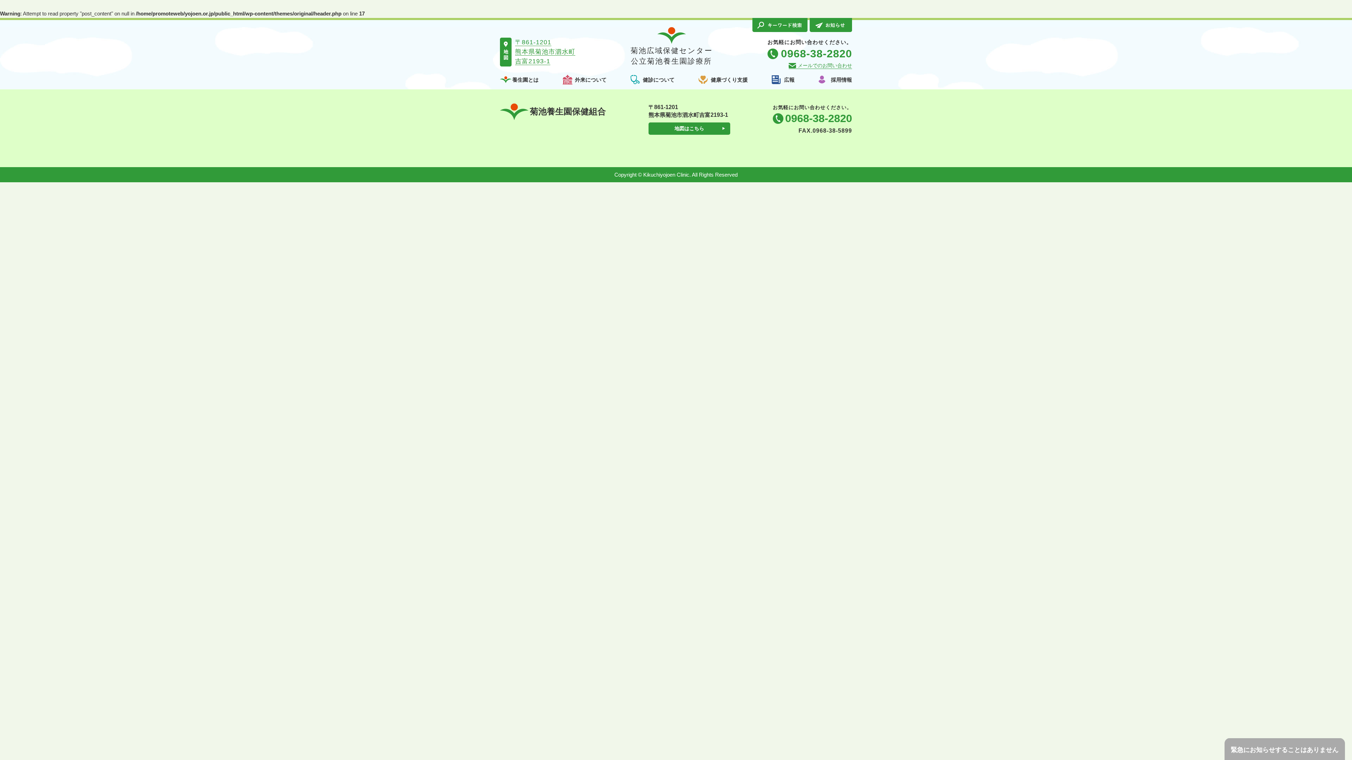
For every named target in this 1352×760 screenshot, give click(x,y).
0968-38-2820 (818, 118)
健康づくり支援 (729, 80)
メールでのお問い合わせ (825, 65)
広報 (789, 80)
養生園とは (525, 80)
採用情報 (841, 80)
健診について (659, 80)
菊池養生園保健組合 (568, 111)
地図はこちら (689, 128)
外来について (591, 80)
